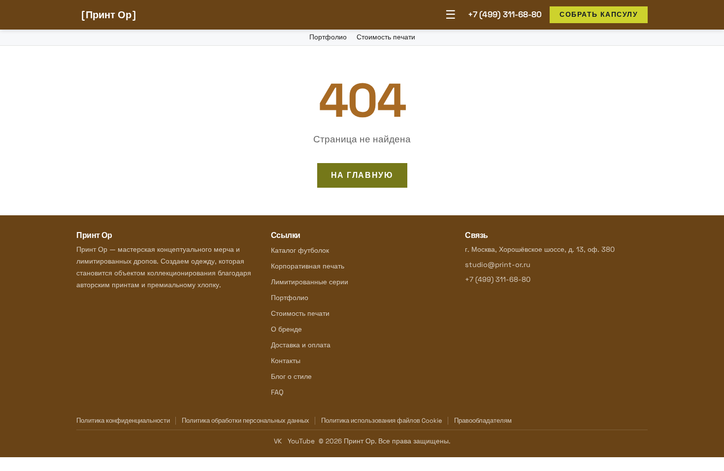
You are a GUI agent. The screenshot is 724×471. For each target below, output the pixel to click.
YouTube (301, 441)
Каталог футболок (300, 250)
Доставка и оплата (300, 344)
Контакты (285, 360)
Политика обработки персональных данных (245, 420)
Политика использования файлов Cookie (381, 420)
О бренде (286, 329)
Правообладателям (483, 420)
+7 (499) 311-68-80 (505, 14)
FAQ (277, 392)
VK (278, 441)
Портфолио (328, 37)
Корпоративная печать (307, 266)
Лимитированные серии (309, 281)
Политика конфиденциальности (123, 420)
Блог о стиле (291, 376)
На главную (362, 175)
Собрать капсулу (598, 14)
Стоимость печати (386, 37)
